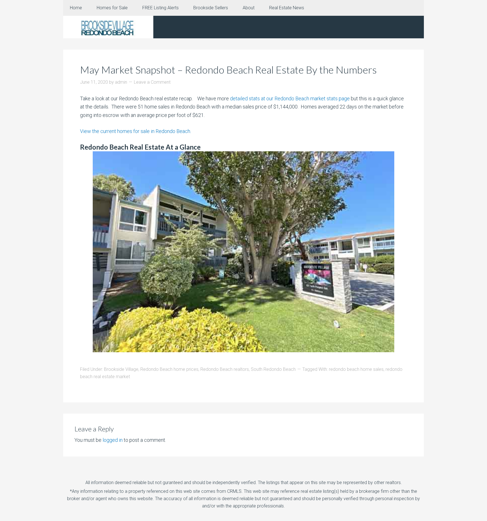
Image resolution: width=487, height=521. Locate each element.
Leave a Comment (152, 82)
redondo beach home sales (356, 369)
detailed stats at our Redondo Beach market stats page (289, 98)
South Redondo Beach (273, 369)
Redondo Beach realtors (224, 369)
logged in (113, 440)
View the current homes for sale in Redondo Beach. (135, 131)
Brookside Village (121, 369)
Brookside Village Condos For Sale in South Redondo (108, 27)
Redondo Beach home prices (169, 369)
